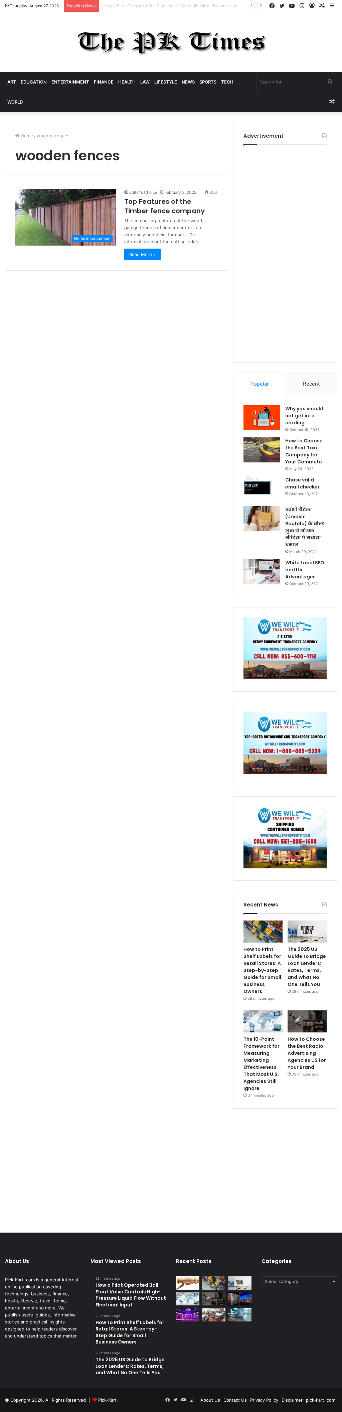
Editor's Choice (143, 192)
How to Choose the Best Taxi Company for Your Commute (304, 451)
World (15, 102)
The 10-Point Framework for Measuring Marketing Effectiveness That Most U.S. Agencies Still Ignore (261, 1064)
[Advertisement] (285, 252)
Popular (259, 384)
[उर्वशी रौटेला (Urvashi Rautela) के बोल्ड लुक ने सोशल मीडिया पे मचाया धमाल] (261, 518)
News (188, 82)
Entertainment (70, 82)
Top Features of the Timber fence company (164, 206)
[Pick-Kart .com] (171, 42)
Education (34, 82)
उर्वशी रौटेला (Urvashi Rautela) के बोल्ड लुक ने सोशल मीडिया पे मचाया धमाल (304, 527)
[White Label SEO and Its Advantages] (261, 571)
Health (127, 82)
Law (145, 82)
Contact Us (235, 1400)
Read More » (142, 254)
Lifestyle (165, 82)
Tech (227, 82)
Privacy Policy (264, 1400)
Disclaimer (292, 1400)
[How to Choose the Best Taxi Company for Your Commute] (261, 449)
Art (11, 82)
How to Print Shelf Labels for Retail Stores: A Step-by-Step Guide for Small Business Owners (262, 970)
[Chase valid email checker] (261, 489)
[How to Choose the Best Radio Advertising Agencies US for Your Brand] (307, 1021)
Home (26, 135)
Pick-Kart (107, 1400)
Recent (311, 384)
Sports (207, 82)
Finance (104, 82)
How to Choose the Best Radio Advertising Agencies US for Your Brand (307, 1053)
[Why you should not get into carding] (261, 417)
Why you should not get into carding (304, 415)
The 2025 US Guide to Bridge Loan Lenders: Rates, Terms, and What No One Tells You (307, 967)
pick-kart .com (320, 1400)
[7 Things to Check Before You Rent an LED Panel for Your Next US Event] (187, 1314)
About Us (210, 1400)
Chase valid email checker (302, 483)
